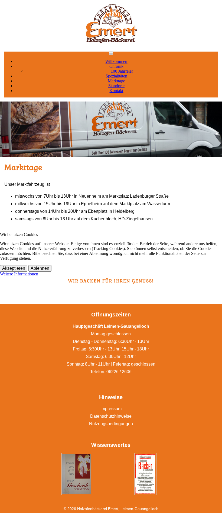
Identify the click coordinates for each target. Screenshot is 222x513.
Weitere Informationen (19, 274)
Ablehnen (40, 268)
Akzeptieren (13, 268)
